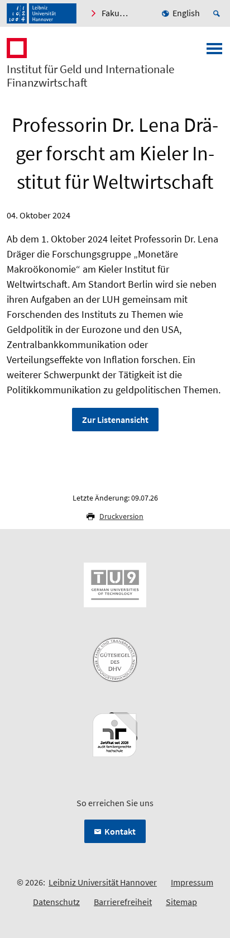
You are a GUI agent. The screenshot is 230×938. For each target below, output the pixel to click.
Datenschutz (56, 901)
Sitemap (181, 901)
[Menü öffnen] (214, 52)
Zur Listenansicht (115, 419)
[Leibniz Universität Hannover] (41, 13)
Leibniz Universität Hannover (103, 882)
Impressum (192, 882)
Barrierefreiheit (123, 901)
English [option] (186, 12)
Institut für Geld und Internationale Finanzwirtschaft (90, 76)
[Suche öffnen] (218, 13)
